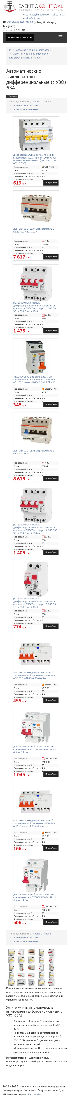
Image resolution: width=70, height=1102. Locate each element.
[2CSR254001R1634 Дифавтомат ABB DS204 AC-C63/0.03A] (36, 208)
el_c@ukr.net (33, 18)
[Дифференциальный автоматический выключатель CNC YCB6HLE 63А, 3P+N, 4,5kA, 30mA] (36, 727)
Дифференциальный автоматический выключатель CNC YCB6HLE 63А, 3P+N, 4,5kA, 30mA (34, 749)
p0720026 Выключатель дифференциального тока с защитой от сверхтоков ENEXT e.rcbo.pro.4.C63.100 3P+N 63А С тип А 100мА (35, 528)
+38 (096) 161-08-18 (20, 22)
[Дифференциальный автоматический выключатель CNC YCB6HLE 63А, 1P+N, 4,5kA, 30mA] (36, 875)
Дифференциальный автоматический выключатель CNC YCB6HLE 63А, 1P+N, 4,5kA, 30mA (34, 897)
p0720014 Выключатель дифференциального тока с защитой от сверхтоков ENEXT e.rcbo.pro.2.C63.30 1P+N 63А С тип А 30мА (34, 602)
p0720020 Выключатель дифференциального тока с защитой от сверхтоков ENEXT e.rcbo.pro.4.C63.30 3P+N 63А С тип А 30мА (34, 307)
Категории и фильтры (20, 37)
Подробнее (51, 182)
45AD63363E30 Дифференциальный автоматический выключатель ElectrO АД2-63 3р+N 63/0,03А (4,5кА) (34, 675)
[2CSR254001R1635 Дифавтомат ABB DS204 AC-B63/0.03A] (36, 430)
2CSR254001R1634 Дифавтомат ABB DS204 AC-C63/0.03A (33, 230)
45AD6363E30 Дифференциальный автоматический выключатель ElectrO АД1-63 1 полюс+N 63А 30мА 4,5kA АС (34, 379)
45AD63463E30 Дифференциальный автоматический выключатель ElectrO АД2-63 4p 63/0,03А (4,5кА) (34, 823)
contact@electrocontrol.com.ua (45, 14)
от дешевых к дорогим (26, 105)
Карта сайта (34, 1094)
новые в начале (42, 101)
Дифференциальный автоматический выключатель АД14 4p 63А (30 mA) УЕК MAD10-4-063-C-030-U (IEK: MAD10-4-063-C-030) (35, 159)
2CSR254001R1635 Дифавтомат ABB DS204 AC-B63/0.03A (33, 452)
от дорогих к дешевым (26, 109)
